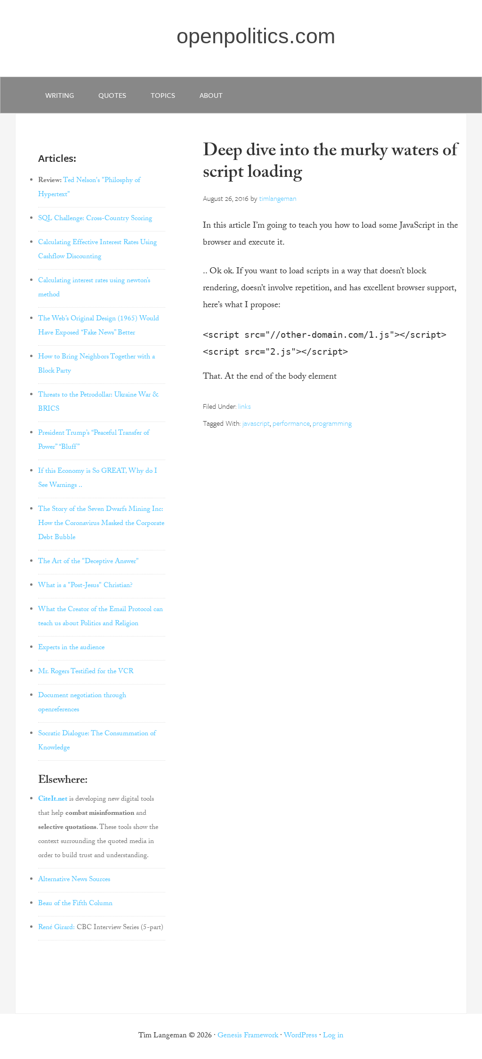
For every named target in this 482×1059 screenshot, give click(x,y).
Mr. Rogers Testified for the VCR (85, 672)
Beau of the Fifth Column (75, 904)
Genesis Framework (247, 1036)
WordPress (300, 1036)
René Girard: (56, 928)
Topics (163, 95)
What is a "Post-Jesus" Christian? (85, 586)
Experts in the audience (71, 648)
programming (332, 423)
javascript (256, 423)
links (244, 406)
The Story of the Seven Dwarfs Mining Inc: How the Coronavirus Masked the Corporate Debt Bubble (101, 524)
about (211, 95)
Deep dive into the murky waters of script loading (330, 163)
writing (59, 95)
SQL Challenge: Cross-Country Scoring (95, 219)
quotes (112, 95)
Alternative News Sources (74, 880)
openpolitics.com (256, 36)
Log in (333, 1036)
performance (291, 423)
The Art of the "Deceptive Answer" (88, 562)
